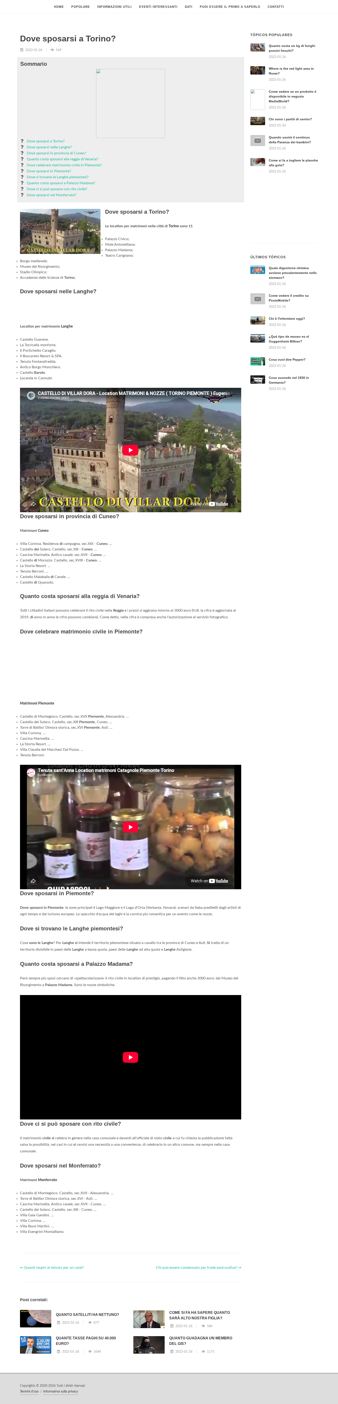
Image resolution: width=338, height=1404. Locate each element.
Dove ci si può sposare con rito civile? (57, 189)
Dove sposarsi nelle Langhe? (49, 147)
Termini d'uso (29, 1391)
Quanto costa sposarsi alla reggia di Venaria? (62, 159)
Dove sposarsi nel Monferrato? (51, 195)
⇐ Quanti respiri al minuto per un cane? (52, 1267)
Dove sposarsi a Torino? (46, 141)
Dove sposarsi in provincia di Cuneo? (56, 153)
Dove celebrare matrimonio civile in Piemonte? (64, 165)
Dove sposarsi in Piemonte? (49, 171)
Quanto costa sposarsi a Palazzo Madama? (61, 183)
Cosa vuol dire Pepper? (287, 359)
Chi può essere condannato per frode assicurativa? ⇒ (198, 1267)
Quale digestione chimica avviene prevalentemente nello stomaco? (293, 272)
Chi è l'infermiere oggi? (287, 318)
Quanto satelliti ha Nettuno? (87, 1315)
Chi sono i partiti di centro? (290, 119)
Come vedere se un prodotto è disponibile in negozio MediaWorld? (292, 96)
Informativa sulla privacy (60, 1391)
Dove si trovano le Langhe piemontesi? (58, 177)
